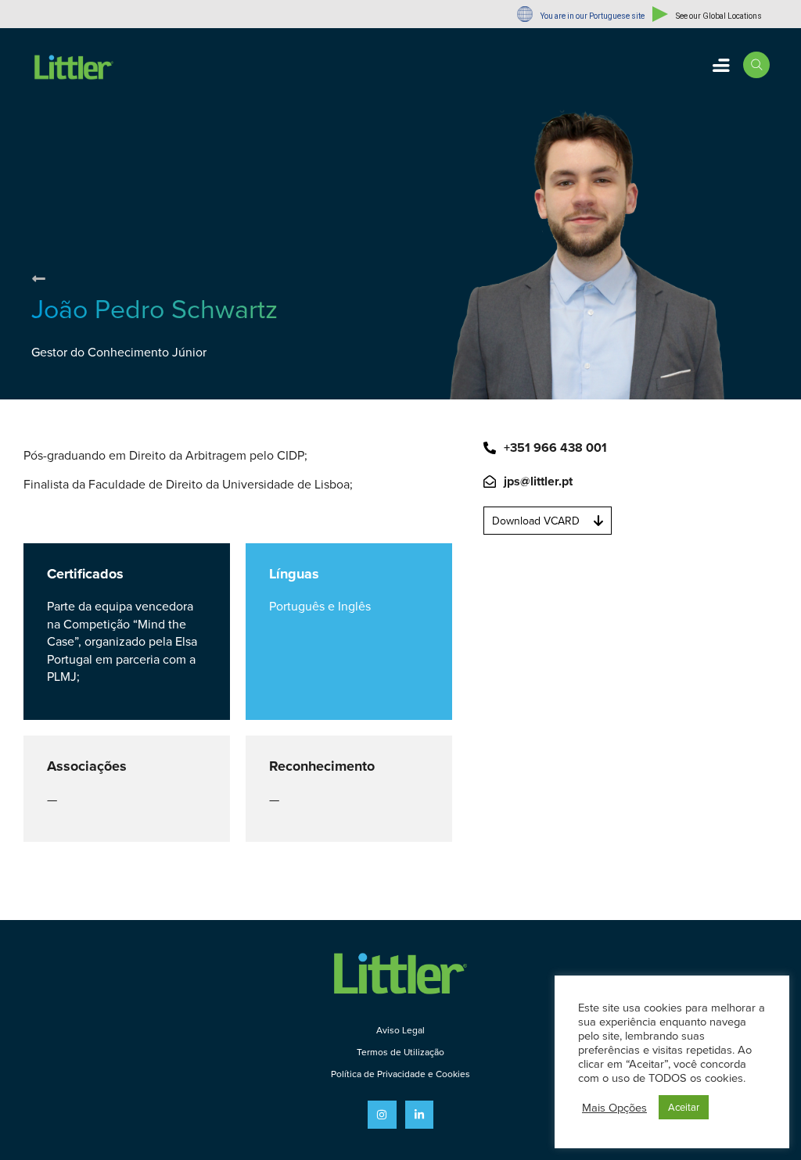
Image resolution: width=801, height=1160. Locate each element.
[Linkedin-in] (419, 1115)
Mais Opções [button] (614, 1108)
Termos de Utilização (400, 1051)
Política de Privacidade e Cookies (400, 1073)
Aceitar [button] (683, 1107)
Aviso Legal (400, 1029)
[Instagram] (382, 1115)
